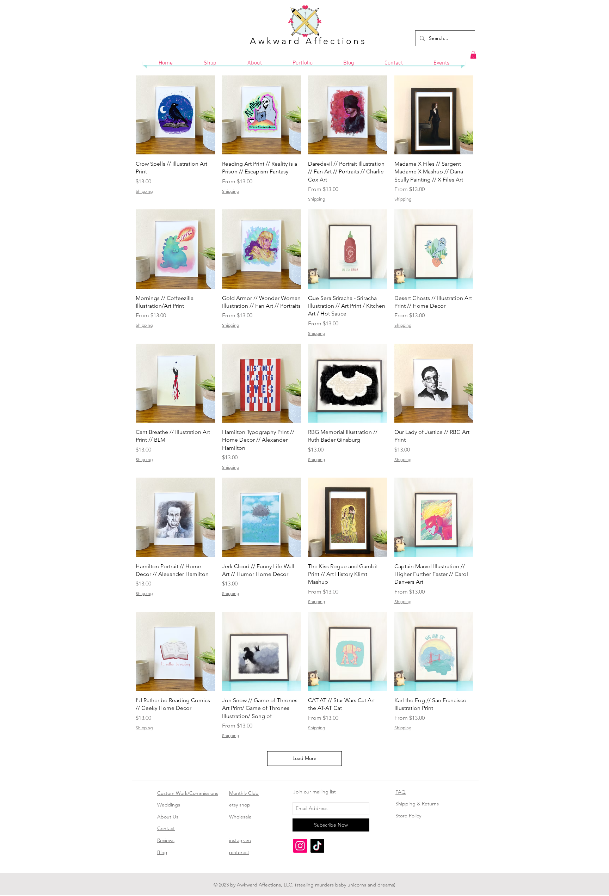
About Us (167, 817)
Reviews (165, 840)
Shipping (144, 191)
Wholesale (240, 817)
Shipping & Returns (417, 803)
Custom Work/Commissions (187, 793)
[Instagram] (300, 846)
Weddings (168, 805)
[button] (473, 55)
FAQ (400, 792)
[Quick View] (175, 115)
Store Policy (408, 815)
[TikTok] (317, 846)
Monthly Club (244, 793)
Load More (304, 758)
